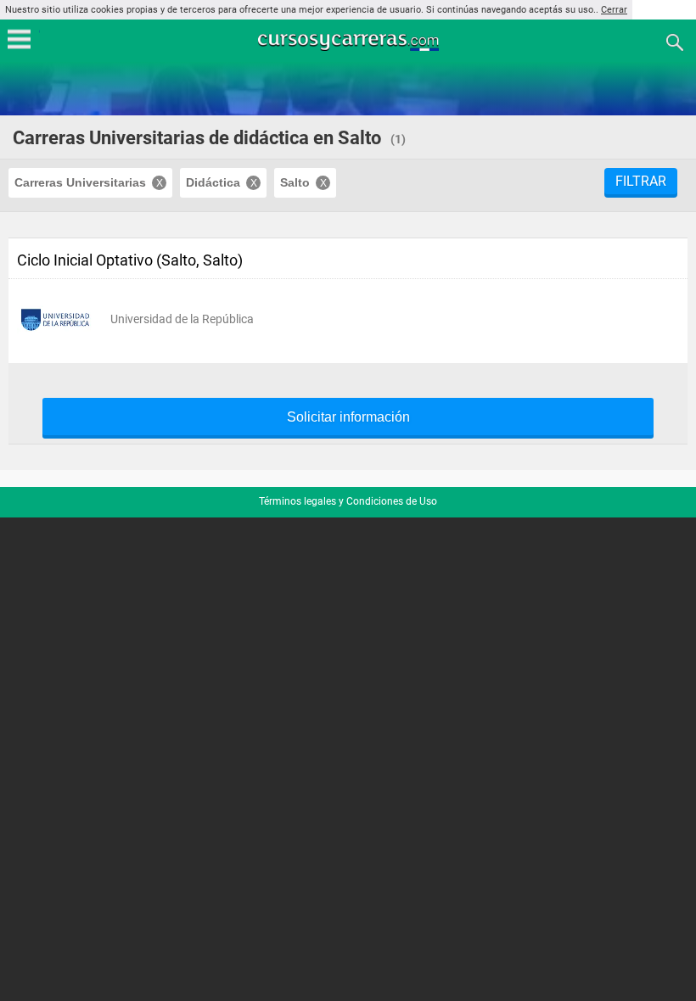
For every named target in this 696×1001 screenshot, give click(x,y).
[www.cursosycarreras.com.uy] (349, 41)
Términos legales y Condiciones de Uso (348, 501)
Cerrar (614, 9)
